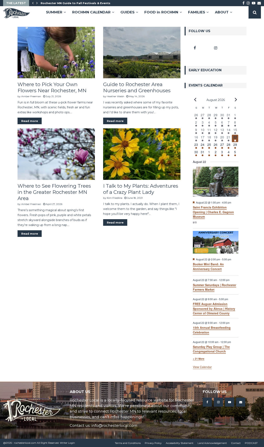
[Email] (240, 402)
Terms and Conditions (128, 443)
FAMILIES (196, 12)
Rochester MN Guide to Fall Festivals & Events (75, 3)
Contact (236, 443)
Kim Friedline (114, 197)
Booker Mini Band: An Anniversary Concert (208, 266)
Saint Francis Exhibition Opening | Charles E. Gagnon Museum (213, 212)
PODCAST (251, 443)
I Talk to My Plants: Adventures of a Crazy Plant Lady (140, 189)
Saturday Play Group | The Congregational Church (211, 349)
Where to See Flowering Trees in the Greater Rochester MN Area (54, 192)
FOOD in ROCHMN (161, 12)
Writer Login (67, 442)
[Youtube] (229, 402)
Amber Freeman (31, 96)
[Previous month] (195, 99)
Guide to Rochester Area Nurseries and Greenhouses (137, 87)
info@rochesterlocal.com (114, 425)
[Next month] (235, 99)
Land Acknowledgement (212, 443)
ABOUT (222, 12)
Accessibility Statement (179, 443)
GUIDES (127, 12)
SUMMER (54, 12)
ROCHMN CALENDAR (91, 12)
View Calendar (202, 367)
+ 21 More (198, 358)
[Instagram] (218, 402)
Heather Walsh (115, 96)
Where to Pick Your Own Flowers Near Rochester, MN (52, 87)
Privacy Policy (153, 443)
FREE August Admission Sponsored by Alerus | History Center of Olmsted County (214, 308)
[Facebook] (207, 402)
